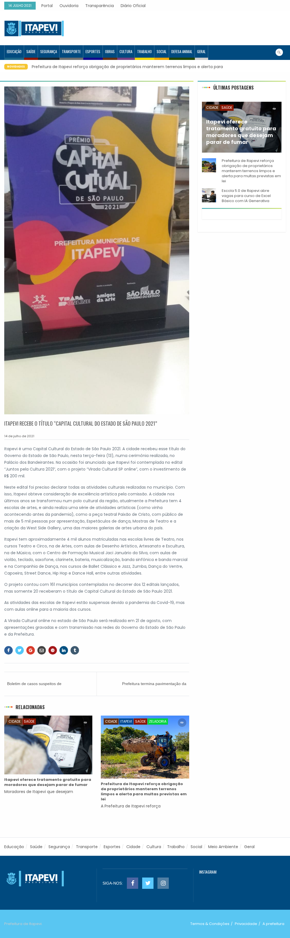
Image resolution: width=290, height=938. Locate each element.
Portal (47, 5)
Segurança (48, 51)
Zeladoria (158, 721)
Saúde (30, 51)
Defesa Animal (181, 51)
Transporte (71, 51)
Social (162, 51)
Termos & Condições (209, 923)
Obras (110, 51)
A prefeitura (273, 923)
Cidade (14, 721)
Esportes (93, 51)
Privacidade (246, 923)
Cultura (126, 51)
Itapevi (126, 721)
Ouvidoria (68, 5)
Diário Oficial (133, 5)
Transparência (99, 5)
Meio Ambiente (223, 847)
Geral (201, 51)
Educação (14, 51)
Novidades (16, 66)
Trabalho (144, 51)
